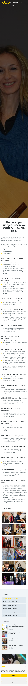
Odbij (14, 679)
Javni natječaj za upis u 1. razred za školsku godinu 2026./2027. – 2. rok (16, 626)
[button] (26, 666)
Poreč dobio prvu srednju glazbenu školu (15, 632)
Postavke (14, 682)
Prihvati (14, 675)
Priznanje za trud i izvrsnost (15, 638)
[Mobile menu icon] (24, 3)
